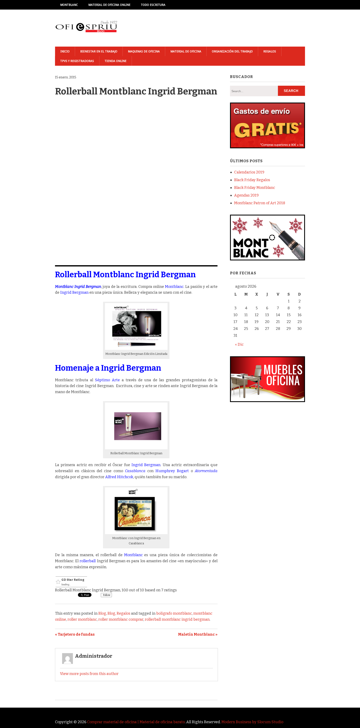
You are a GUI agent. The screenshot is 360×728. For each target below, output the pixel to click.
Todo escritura (153, 4)
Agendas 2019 (246, 195)
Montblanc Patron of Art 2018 (259, 203)
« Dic (239, 344)
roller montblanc (82, 619)
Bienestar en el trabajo (98, 51)
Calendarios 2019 (249, 172)
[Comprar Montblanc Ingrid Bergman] (136, 533)
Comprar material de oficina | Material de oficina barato (136, 722)
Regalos (269, 51)
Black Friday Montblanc (254, 187)
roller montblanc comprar (120, 619)
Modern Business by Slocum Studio (252, 722)
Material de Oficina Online (109, 4)
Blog (102, 613)
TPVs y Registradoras (77, 61)
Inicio (65, 51)
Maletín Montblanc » (198, 634)
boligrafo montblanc (174, 613)
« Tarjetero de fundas (75, 634)
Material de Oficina (185, 51)
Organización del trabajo (232, 51)
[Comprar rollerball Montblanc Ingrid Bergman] (136, 348)
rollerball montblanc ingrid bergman (177, 619)
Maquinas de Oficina (144, 51)
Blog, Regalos (119, 613)
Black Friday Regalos (252, 180)
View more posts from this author (89, 673)
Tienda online (115, 61)
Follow (106, 595)
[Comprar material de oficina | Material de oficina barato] (86, 28)
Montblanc (69, 4)
